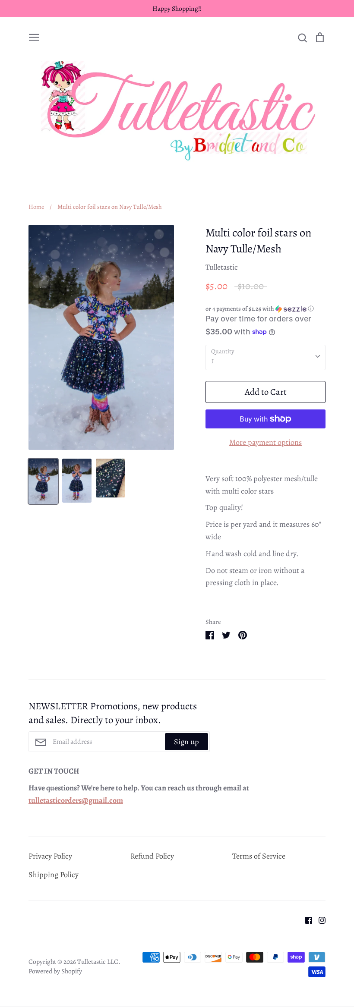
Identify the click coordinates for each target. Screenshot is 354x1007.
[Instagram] (319, 919)
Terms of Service (258, 856)
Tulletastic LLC (97, 961)
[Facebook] (305, 919)
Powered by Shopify (55, 971)
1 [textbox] (213, 361)
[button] (265, 309)
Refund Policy (152, 856)
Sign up (186, 741)
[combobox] (265, 357)
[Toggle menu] (34, 36)
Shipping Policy (53, 874)
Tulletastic (221, 267)
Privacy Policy (50, 856)
